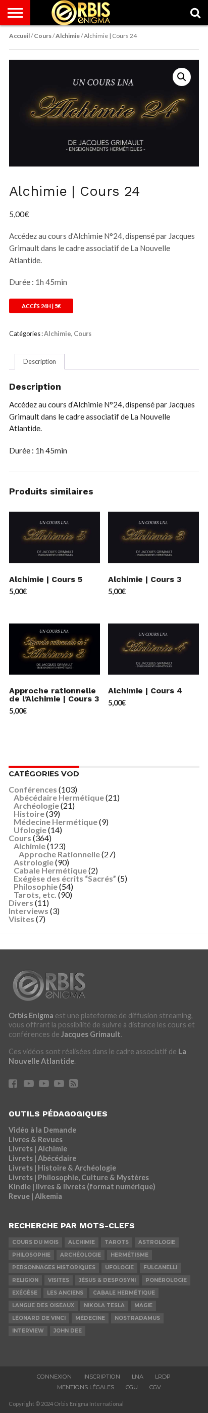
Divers (21, 902)
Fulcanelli (160, 1267)
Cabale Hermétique (50, 870)
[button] (182, 77)
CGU (132, 1387)
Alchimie (68, 35)
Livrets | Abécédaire (42, 1158)
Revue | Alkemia (35, 1196)
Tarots (117, 1242)
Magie (143, 1305)
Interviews (28, 911)
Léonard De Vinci (39, 1318)
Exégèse (24, 1293)
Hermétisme (129, 1255)
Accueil (19, 35)
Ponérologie (166, 1280)
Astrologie (34, 862)
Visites (21, 919)
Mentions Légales (85, 1387)
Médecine (90, 1318)
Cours (42, 35)
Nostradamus (137, 1318)
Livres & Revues (36, 1139)
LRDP (163, 1376)
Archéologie (36, 805)
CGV (155, 1387)
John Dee (68, 1330)
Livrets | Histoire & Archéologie (62, 1167)
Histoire (29, 813)
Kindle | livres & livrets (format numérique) (82, 1186)
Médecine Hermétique (55, 821)
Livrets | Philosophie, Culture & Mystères (79, 1177)
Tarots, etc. (35, 894)
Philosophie (36, 886)
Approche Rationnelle (59, 854)
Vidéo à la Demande (42, 1130)
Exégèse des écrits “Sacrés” (65, 878)
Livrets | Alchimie (38, 1148)
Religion (25, 1280)
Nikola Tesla (104, 1305)
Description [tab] (39, 361)
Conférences (33, 789)
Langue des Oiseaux (43, 1305)
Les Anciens (65, 1293)
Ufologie (30, 830)
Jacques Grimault (91, 1034)
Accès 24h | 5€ (41, 306)
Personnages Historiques (53, 1267)
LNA (137, 1376)
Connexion (54, 1376)
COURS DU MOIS (35, 1242)
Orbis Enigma (31, 1015)
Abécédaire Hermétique (59, 797)
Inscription (101, 1376)
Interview (28, 1330)
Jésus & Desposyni (107, 1280)
